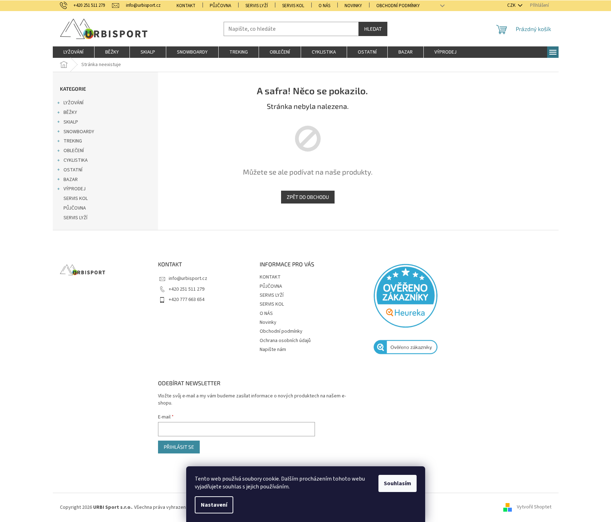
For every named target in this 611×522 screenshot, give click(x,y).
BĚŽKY (70, 112)
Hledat (373, 29)
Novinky (353, 5)
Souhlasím (397, 483)
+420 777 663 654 (186, 299)
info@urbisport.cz (188, 278)
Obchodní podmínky (398, 5)
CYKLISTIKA (75, 160)
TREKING (72, 141)
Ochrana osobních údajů (285, 340)
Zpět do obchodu (308, 197)
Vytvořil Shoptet (534, 507)
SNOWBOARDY (78, 131)
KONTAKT (186, 5)
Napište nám (273, 349)
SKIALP (70, 122)
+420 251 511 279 (186, 289)
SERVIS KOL (293, 5)
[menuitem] (73, 52)
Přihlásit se (179, 447)
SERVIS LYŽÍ (256, 5)
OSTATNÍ (72, 170)
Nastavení (214, 505)
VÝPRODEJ (74, 188)
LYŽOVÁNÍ (73, 102)
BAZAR (70, 179)
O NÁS (324, 5)
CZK (511, 5)
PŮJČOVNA (220, 5)
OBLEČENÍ (73, 150)
